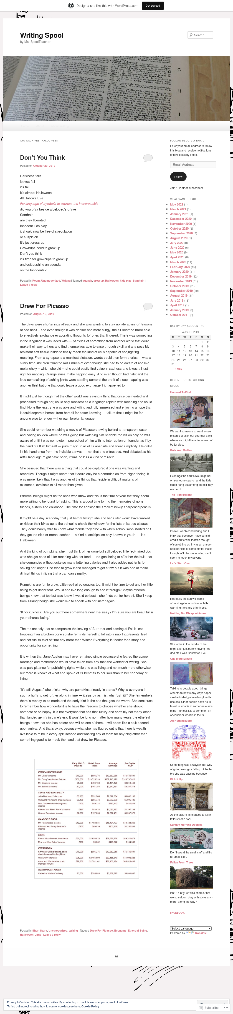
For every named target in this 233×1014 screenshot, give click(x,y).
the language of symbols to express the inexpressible (59, 203)
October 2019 (179, 286)
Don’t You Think (42, 157)
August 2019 (178, 295)
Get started (153, 5)
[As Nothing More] (191, 760)
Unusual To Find (180, 392)
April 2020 (177, 257)
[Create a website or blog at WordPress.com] (116, 957)
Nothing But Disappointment (188, 613)
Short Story (39, 930)
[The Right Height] (191, 526)
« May (178, 369)
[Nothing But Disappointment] (191, 639)
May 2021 (176, 204)
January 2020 (179, 271)
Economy (120, 930)
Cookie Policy (90, 1006)
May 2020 (176, 252)
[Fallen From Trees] (191, 888)
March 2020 (178, 262)
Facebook (177, 912)
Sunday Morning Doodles (186, 825)
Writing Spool (41, 35)
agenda (87, 280)
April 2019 (177, 305)
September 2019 (181, 290)
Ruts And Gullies (181, 450)
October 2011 (179, 314)
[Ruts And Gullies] (191, 471)
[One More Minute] (191, 684)
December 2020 (181, 218)
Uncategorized (50, 280)
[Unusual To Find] (191, 426)
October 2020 (179, 228)
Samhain (138, 280)
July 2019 (176, 300)
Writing (66, 280)
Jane (38, 934)
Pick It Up (176, 779)
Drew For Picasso (44, 305)
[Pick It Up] (191, 810)
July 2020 (176, 242)
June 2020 (177, 247)
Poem (36, 280)
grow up (99, 280)
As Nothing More (181, 721)
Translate (201, 933)
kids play (126, 280)
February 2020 (180, 267)
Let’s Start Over (180, 563)
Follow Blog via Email (187, 140)
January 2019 (179, 310)
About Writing (60, 126)
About (40, 126)
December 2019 (181, 276)
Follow (178, 177)
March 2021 (178, 209)
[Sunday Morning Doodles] (191, 847)
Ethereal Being (137, 930)
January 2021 (179, 214)
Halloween (112, 280)
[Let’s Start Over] (191, 594)
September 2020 (181, 233)
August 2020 (178, 238)
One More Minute (181, 659)
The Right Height (181, 495)
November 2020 (181, 223)
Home (25, 126)
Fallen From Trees (181, 862)
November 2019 (181, 281)
